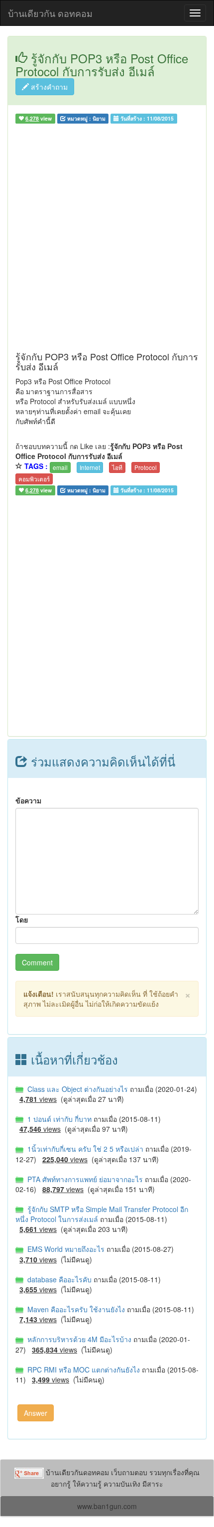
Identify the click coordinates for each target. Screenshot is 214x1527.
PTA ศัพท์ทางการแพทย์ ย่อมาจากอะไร (84, 1179)
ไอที (117, 467)
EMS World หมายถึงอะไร (65, 1249)
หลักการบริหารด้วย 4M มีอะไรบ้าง (78, 1339)
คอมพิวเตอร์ (34, 478)
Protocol (145, 467)
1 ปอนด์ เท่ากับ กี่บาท (58, 1119)
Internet (90, 467)
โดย (21, 919)
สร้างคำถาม (48, 87)
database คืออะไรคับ (58, 1279)
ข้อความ (28, 800)
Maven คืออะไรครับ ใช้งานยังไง (75, 1309)
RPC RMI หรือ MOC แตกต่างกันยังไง (82, 1369)
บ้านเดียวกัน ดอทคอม (50, 12)
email (60, 467)
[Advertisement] (107, 240)
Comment (37, 962)
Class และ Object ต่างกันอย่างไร (76, 1089)
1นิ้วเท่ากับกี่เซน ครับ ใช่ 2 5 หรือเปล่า (84, 1149)
